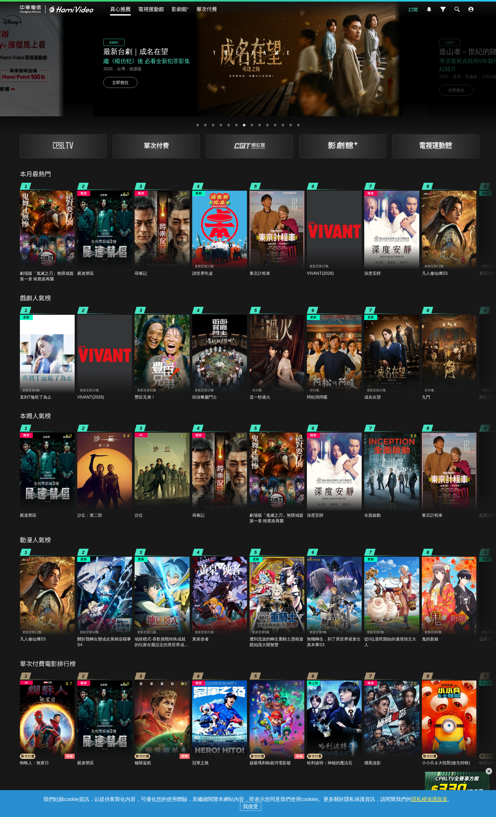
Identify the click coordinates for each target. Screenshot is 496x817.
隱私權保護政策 (429, 799)
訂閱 (413, 9)
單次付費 (206, 9)
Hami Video (57, 9)
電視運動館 (151, 9)
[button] (197, 125)
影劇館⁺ (180, 9)
